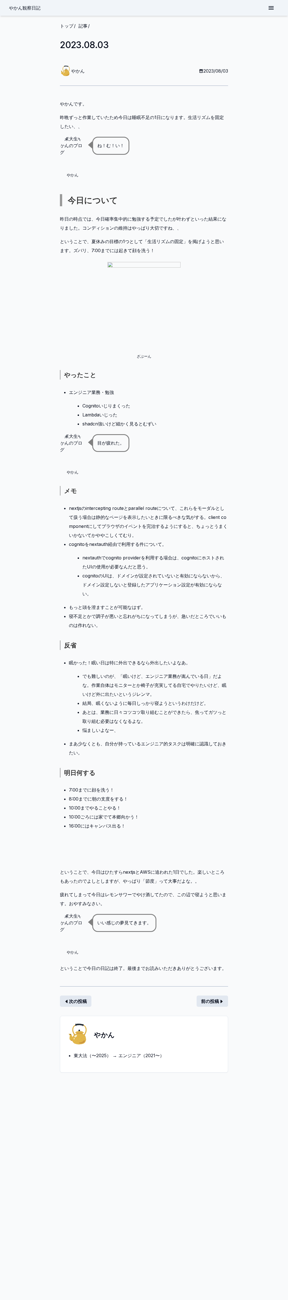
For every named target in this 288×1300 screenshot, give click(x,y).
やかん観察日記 (24, 8)
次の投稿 (78, 1001)
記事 (82, 26)
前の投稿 (210, 1001)
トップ (66, 26)
